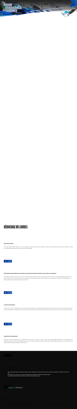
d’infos (8, 261)
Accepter (11, 387)
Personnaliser (18, 387)
